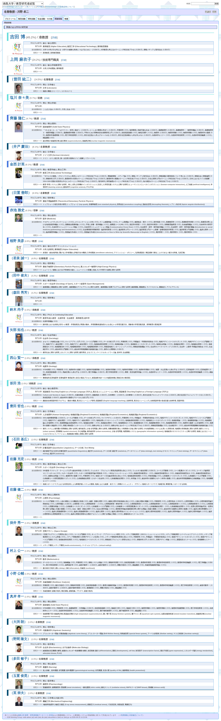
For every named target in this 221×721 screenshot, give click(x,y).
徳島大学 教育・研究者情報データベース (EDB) (35, 715)
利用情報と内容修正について (132, 715)
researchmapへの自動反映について (59, 7)
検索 (66, 19)
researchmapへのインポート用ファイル (19, 7)
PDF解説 (40, 7)
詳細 (54, 37)
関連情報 (58, 19)
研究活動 (31, 19)
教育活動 (21, 19)
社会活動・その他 (45, 19)
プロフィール (10, 19)
